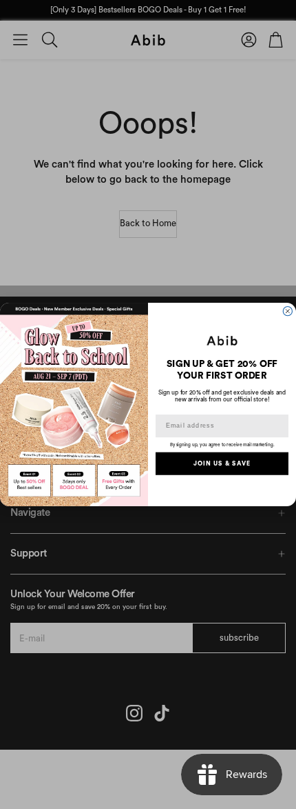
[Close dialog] (287, 311)
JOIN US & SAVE (222, 464)
